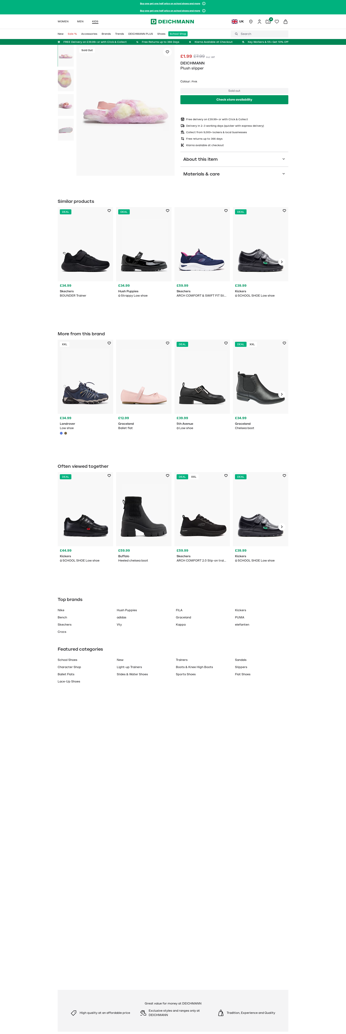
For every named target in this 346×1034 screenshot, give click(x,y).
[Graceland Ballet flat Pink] (144, 394)
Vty (119, 624)
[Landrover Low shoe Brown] (65, 433)
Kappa (181, 624)
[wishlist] (277, 21)
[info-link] (204, 3)
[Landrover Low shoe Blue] (85, 394)
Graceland (183, 617)
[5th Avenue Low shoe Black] (202, 394)
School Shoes (67, 660)
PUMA (239, 617)
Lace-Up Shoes (69, 681)
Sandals (241, 660)
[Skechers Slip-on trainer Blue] (202, 262)
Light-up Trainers (129, 667)
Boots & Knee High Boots (194, 667)
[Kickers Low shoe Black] (260, 262)
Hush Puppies (127, 610)
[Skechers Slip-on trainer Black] (202, 527)
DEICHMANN (192, 63)
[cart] (285, 21)
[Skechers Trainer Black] (85, 262)
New (120, 660)
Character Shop (69, 667)
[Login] (259, 21)
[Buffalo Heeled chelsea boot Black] (144, 527)
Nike (61, 610)
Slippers (241, 667)
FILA (179, 610)
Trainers (182, 660)
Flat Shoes (242, 674)
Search (246, 34)
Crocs (62, 632)
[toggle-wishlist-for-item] (167, 52)
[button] (125, 111)
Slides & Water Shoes (132, 674)
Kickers (240, 610)
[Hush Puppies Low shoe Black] (144, 262)
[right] (281, 261)
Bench (62, 617)
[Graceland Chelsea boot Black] (260, 394)
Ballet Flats (66, 674)
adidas (121, 617)
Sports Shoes (186, 674)
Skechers (65, 624)
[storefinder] (251, 21)
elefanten (242, 624)
